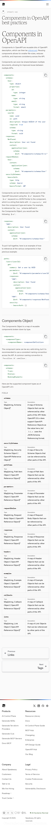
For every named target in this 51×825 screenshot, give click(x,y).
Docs (27, 720)
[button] (3, 4)
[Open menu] (47, 4)
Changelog (30, 735)
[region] (25, 130)
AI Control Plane (9, 716)
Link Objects (40, 623)
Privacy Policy (31, 769)
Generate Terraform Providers (10, 727)
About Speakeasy (9, 769)
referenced (32, 50)
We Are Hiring (8, 788)
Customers (6, 774)
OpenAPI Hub (31, 749)
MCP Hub (29, 730)
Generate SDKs (8, 720)
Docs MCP (6, 743)
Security (28, 783)
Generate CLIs (8, 733)
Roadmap (6, 793)
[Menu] (3, 11)
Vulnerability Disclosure (35, 788)
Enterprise (29, 739)
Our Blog (29, 754)
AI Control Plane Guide (35, 725)
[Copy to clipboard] (45, 75)
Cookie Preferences (33, 779)
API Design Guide (32, 744)
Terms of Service (32, 774)
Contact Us (6, 779)
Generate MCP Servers (12, 738)
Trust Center (7, 798)
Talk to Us (6, 783)
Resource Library (32, 716)
